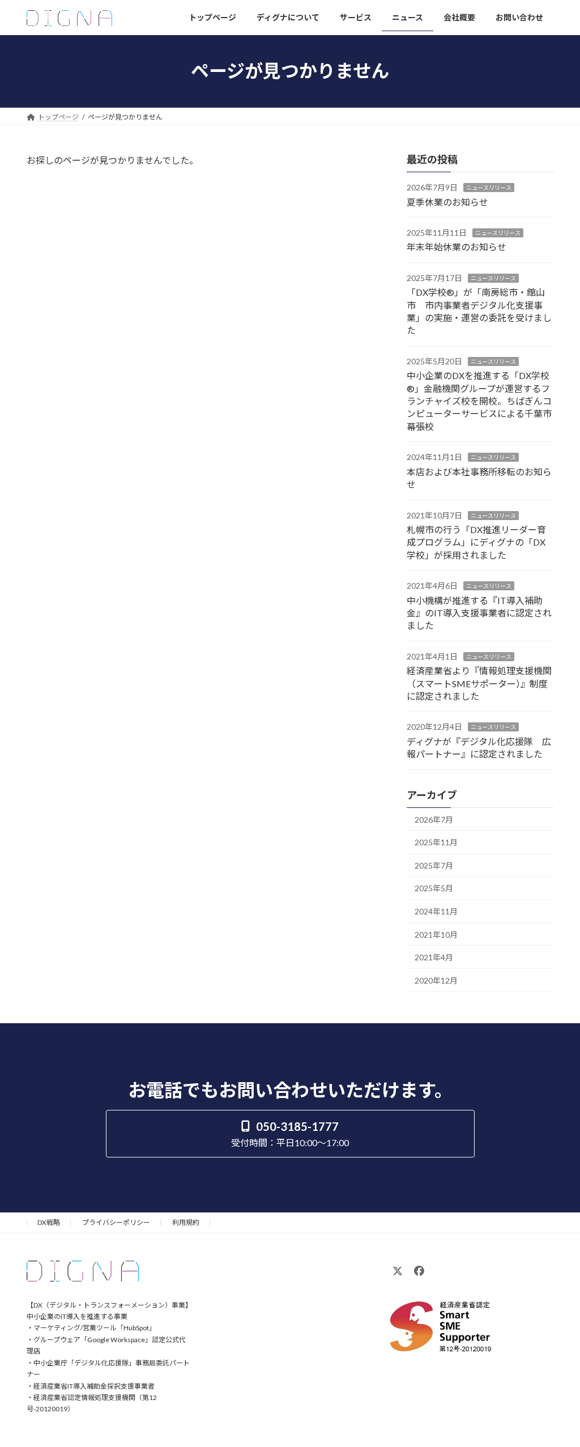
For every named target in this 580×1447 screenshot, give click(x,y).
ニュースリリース (488, 187)
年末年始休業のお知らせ (456, 246)
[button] (290, 1133)
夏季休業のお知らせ (447, 201)
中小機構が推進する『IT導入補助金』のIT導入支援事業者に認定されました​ (479, 612)
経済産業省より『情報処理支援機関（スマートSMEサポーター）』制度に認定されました (479, 683)
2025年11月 (436, 842)
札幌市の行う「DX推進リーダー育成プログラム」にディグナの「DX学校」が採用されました (476, 542)
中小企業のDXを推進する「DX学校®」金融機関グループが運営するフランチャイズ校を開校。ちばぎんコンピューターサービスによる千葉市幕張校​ (479, 401)
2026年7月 (434, 819)
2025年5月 (434, 888)
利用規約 (185, 1222)
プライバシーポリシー (116, 1222)
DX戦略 (48, 1222)
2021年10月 (436, 934)
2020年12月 (436, 980)
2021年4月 (434, 957)
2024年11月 (436, 911)
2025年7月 (434, 865)
